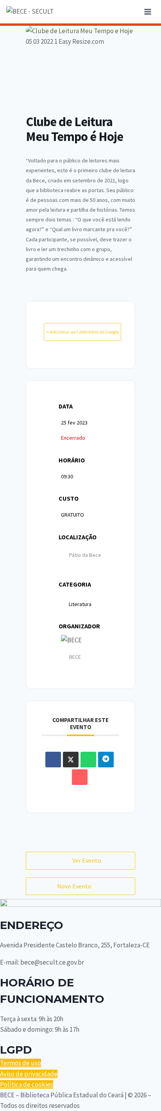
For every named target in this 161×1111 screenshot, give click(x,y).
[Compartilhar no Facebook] (53, 759)
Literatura (80, 604)
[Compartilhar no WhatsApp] (88, 759)
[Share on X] (71, 759)
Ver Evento (86, 860)
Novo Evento (74, 886)
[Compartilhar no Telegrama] (106, 759)
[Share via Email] (80, 777)
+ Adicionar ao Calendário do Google (83, 332)
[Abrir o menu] (147, 11)
